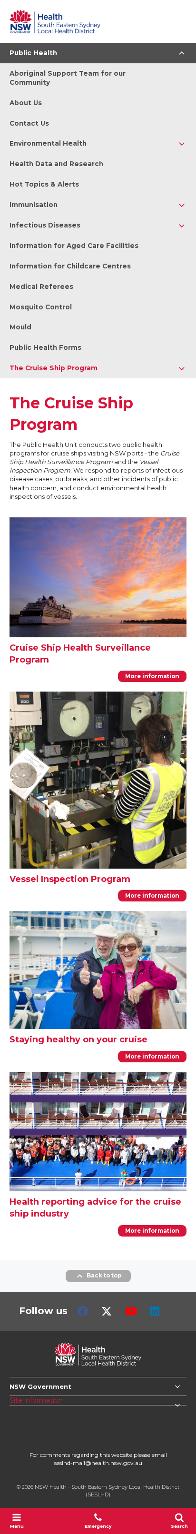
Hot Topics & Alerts (44, 184)
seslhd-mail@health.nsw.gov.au (98, 1462)
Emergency (98, 1526)
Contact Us (29, 123)
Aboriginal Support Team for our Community (68, 77)
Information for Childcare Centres (70, 266)
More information (152, 676)
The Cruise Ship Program (54, 368)
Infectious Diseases (45, 225)
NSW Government (40, 1386)
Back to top (104, 1275)
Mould (20, 327)
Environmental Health (48, 143)
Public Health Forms (45, 347)
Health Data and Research (56, 164)
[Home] (55, 21)
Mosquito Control (41, 307)
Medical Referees (41, 286)
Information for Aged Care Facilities (74, 245)
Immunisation (34, 204)
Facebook (83, 1311)
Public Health (33, 53)
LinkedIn (155, 1311)
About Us (26, 103)
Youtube (131, 1311)
